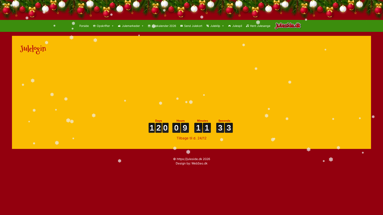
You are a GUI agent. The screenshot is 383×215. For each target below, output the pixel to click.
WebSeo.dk (199, 163)
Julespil (237, 25)
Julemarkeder (131, 25)
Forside (84, 25)
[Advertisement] (139, 88)
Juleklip (215, 25)
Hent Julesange (260, 25)
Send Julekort (193, 25)
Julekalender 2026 (164, 25)
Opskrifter (103, 25)
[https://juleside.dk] (289, 26)
